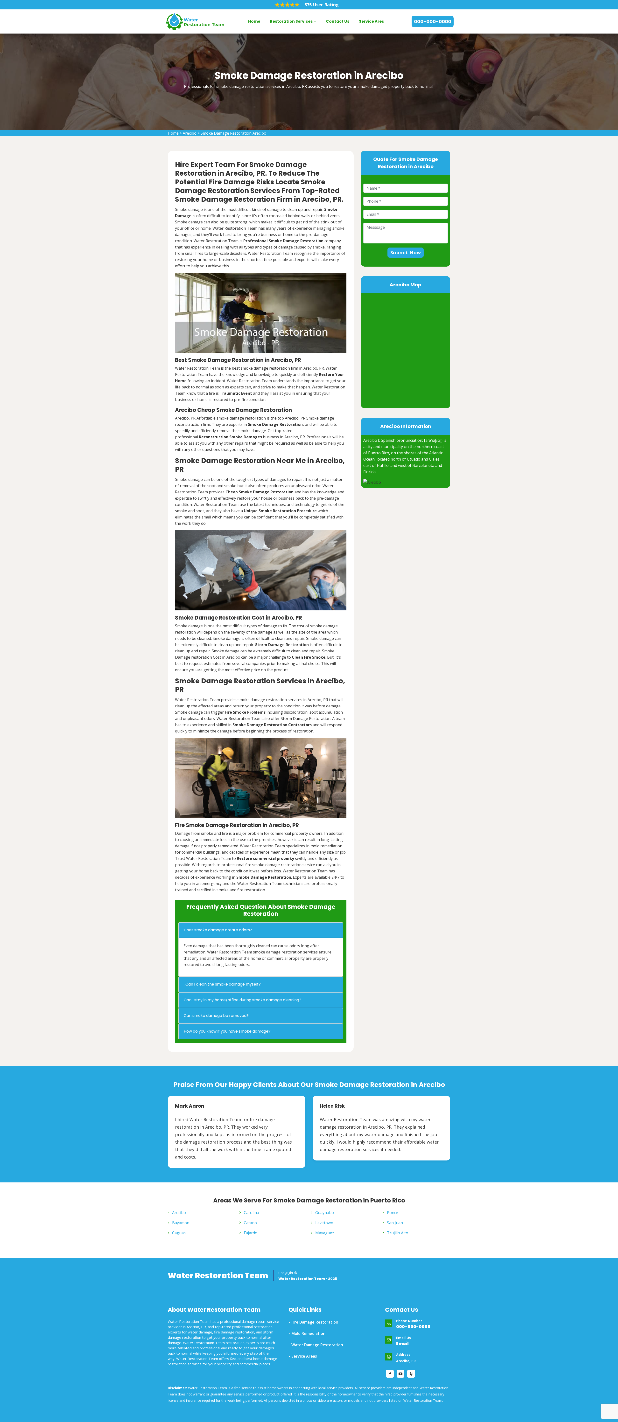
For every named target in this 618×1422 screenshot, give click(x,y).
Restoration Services (291, 21)
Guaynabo (324, 1212)
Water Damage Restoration (317, 1344)
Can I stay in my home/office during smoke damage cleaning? (242, 1000)
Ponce (392, 1212)
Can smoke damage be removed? (216, 1015)
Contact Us (337, 21)
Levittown (324, 1222)
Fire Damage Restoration (314, 1322)
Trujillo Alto (397, 1233)
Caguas (179, 1233)
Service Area (372, 21)
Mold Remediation (308, 1333)
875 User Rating (321, 4)
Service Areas (304, 1356)
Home (254, 21)
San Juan (395, 1222)
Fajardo (250, 1233)
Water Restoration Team (218, 1275)
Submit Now (405, 252)
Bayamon (180, 1222)
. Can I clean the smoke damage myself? (222, 984)
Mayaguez (324, 1233)
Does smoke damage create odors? (218, 930)
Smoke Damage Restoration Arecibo (233, 133)
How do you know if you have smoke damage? (227, 1031)
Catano (250, 1222)
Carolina (251, 1212)
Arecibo (190, 133)
